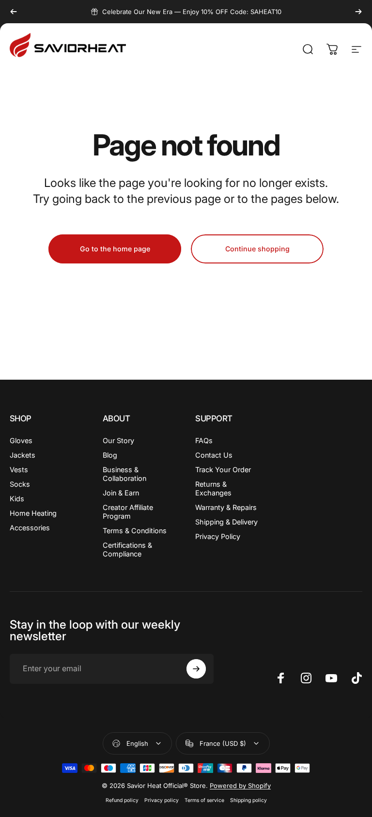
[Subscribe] (196, 668)
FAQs (204, 440)
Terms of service (204, 800)
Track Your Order (223, 469)
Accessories (30, 528)
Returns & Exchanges (213, 488)
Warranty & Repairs (226, 507)
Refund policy (122, 800)
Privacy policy (161, 800)
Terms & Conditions (135, 530)
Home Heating (33, 513)
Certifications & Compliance (127, 549)
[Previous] (13, 11)
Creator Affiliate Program (128, 511)
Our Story (118, 440)
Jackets (22, 455)
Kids (17, 498)
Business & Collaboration (124, 473)
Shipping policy (248, 800)
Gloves (21, 440)
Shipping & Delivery (226, 522)
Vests (19, 469)
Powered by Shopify (240, 785)
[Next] (358, 11)
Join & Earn (121, 493)
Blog (110, 455)
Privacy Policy (217, 536)
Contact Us (213, 455)
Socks (20, 484)
